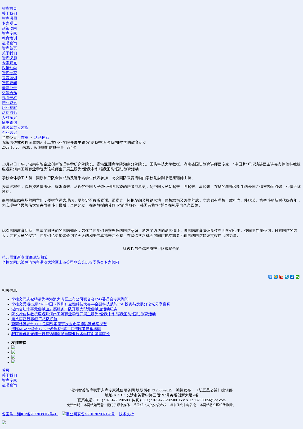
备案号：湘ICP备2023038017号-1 (30, 414)
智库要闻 (9, 83)
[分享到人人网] (292, 277)
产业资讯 (9, 103)
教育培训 (9, 38)
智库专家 (9, 33)
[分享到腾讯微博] (287, 277)
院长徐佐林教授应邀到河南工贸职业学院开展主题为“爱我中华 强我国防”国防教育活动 (83, 314)
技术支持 (126, 414)
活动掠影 (9, 113)
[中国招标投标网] (13, 348)
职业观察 (9, 108)
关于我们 (9, 13)
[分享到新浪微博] (281, 277)
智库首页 (9, 8)
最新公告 (9, 88)
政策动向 (9, 28)
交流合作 (9, 93)
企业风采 (9, 132)
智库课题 (9, 18)
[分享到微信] (298, 277)
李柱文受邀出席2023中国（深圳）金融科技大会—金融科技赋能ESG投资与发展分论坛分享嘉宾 (90, 304)
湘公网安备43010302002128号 (90, 414)
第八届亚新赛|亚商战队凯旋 (25, 257)
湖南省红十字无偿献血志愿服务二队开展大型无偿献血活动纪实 (64, 309)
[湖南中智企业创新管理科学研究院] (13, 362)
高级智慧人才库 (15, 128)
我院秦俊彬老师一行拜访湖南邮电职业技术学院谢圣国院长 (60, 334)
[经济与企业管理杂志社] (13, 357)
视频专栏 (9, 98)
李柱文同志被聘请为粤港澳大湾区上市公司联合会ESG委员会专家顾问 (60, 262)
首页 (24, 137)
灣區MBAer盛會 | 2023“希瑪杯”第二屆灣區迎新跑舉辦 (56, 329)
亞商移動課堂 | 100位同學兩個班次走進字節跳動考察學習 (59, 324)
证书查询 (9, 43)
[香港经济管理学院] (13, 353)
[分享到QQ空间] (276, 277)
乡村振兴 (9, 118)
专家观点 (9, 23)
